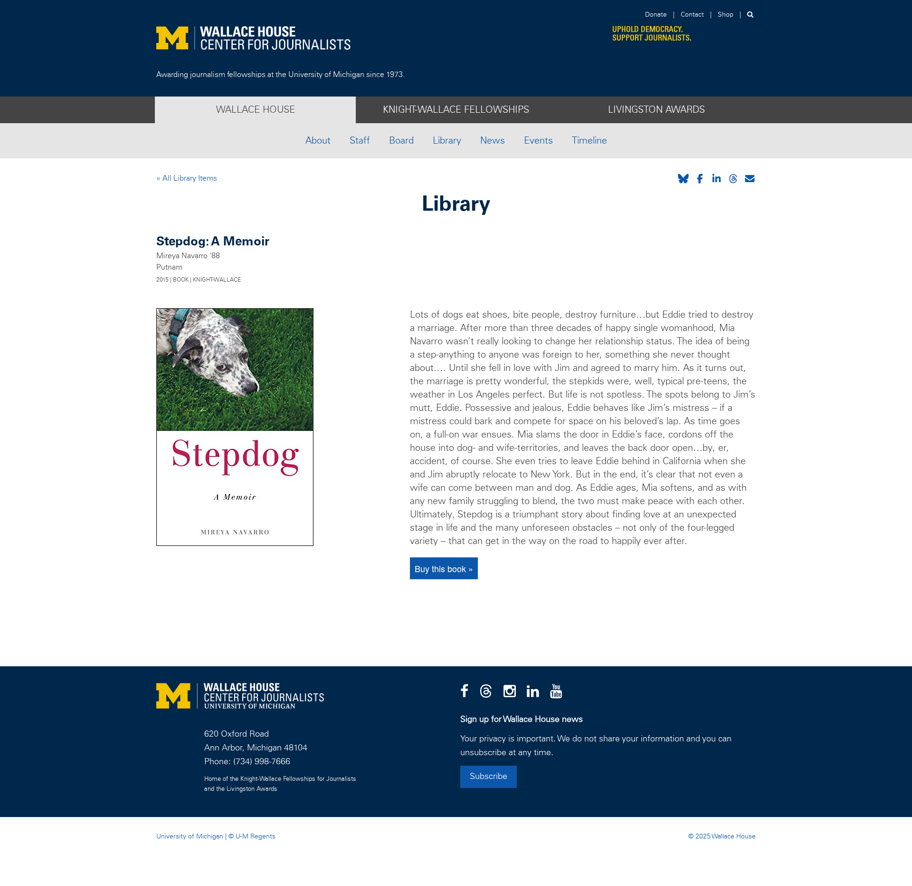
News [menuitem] (492, 141)
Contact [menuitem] (692, 14)
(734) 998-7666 (261, 762)
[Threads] (486, 692)
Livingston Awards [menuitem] (656, 110)
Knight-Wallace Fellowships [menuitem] (456, 110)
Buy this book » (444, 568)
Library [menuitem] (447, 141)
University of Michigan (189, 836)
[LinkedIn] (533, 692)
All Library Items (189, 178)
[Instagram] (510, 692)
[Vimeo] (556, 692)
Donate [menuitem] (656, 14)
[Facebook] (464, 692)
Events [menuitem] (538, 141)
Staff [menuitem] (360, 141)
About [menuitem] (318, 141)
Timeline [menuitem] (589, 141)
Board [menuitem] (401, 141)
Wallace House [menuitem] (255, 110)
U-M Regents (256, 836)
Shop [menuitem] (725, 14)
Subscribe (488, 776)
